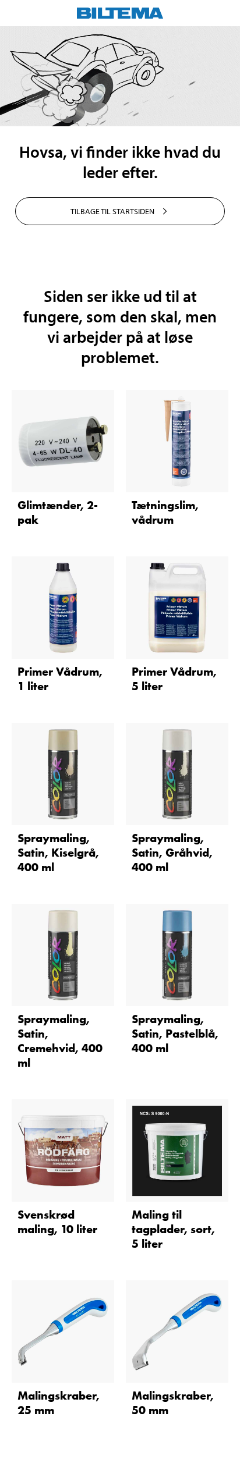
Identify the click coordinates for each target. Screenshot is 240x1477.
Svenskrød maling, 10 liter (57, 1222)
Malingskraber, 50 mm (173, 1403)
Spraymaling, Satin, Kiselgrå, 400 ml (58, 852)
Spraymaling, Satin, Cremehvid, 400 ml (60, 1040)
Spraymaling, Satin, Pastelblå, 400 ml (175, 1033)
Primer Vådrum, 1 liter (60, 679)
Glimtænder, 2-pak (57, 512)
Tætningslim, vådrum (165, 512)
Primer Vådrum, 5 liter (174, 679)
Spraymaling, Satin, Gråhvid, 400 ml (172, 852)
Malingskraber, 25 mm (58, 1403)
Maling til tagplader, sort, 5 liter (173, 1229)
